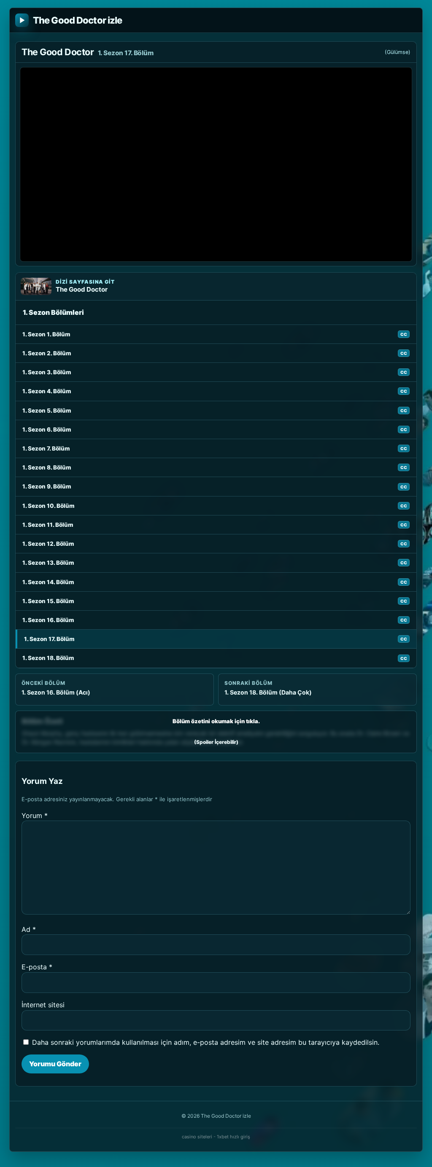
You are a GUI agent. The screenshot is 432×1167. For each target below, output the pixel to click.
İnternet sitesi (43, 1005)
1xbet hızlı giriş (233, 1137)
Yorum (35, 815)
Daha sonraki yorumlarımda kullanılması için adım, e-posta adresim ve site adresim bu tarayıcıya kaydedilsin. (205, 1042)
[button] (216, 732)
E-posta (37, 967)
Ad (29, 929)
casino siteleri (197, 1137)
